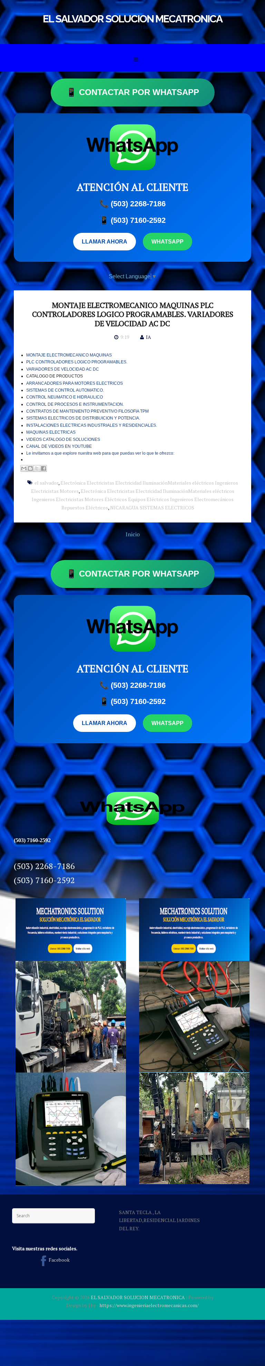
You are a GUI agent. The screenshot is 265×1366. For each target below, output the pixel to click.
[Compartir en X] (36, 468)
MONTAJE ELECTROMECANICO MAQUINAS (69, 355)
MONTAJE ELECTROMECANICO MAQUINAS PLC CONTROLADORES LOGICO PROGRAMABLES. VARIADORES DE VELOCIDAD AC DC (132, 314)
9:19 (124, 337)
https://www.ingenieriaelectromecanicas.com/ (149, 1305)
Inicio (133, 534)
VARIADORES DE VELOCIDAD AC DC (62, 369)
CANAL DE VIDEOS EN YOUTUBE (59, 446)
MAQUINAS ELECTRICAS (51, 432)
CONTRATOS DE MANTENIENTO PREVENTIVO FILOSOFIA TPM (87, 411)
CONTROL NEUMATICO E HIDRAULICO (64, 397)
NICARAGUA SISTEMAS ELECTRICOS (152, 507)
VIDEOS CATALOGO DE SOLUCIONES (63, 439)
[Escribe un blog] (30, 468)
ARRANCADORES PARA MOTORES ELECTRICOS (74, 383)
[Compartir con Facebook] (43, 468)
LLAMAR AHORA (104, 242)
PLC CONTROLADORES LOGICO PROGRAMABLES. (76, 362)
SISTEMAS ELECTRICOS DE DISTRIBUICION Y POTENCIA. (83, 418)
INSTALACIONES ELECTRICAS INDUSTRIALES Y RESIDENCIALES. (91, 425)
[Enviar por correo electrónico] (23, 468)
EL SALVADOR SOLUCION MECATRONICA (132, 19)
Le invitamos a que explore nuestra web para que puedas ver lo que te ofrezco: (101, 453)
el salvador (46, 482)
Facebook (59, 1259)
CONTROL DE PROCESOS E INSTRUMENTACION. (75, 404)
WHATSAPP (167, 242)
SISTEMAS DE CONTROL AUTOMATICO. (65, 390)
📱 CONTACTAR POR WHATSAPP (132, 92)
